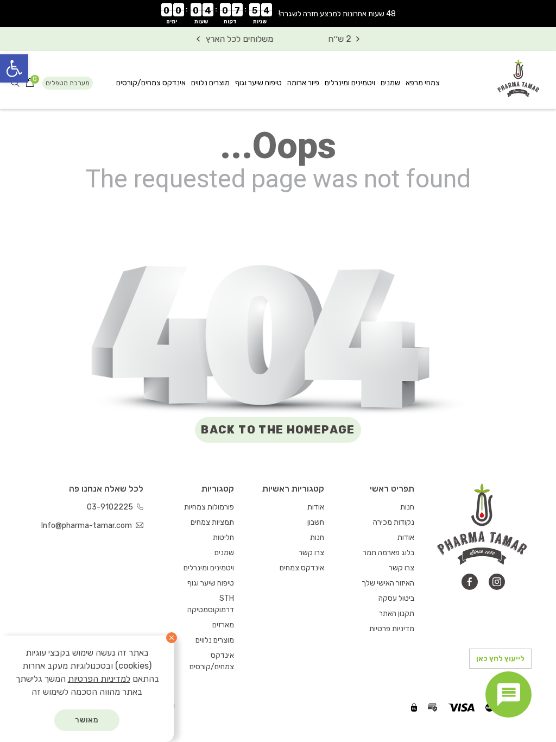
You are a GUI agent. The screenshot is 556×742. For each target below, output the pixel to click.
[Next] (198, 39)
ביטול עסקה (396, 598)
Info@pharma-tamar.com (87, 525)
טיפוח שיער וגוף (258, 82)
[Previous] (357, 39)
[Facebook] (470, 582)
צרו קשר (401, 568)
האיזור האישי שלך (388, 583)
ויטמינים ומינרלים (350, 82)
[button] (14, 68)
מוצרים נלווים (210, 82)
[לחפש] (15, 83)
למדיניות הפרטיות (99, 679)
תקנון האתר (396, 613)
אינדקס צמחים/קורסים (151, 82)
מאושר (87, 720)
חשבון (315, 522)
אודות (405, 537)
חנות (407, 507)
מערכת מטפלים (68, 83)
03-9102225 (111, 507)
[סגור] (171, 637)
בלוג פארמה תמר (388, 552)
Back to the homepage (278, 429)
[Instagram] (497, 582)
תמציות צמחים (212, 522)
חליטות (223, 537)
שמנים (390, 82)
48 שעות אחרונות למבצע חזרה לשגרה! (337, 13)
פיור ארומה (303, 82)
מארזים (223, 625)
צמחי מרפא (423, 82)
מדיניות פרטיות (391, 628)
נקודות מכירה (393, 522)
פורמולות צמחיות (209, 507)
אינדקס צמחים (302, 568)
